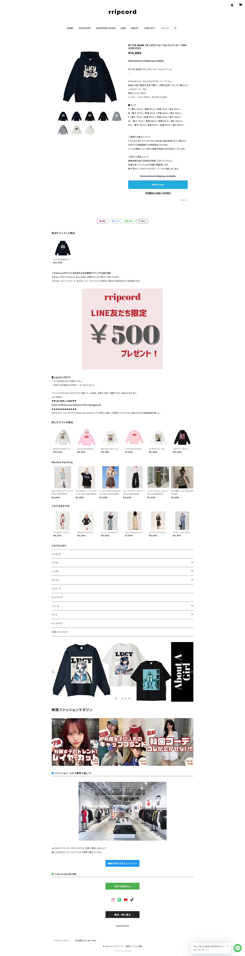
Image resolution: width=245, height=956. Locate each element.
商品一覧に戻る (122, 914)
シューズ (55, 606)
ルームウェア (57, 623)
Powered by (119, 951)
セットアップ (57, 597)
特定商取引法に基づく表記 (85, 941)
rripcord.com (122, 925)
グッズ (54, 614)
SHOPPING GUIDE (106, 28)
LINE (123, 28)
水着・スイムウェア (60, 632)
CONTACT (149, 28)
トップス (55, 571)
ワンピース (56, 588)
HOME (70, 28)
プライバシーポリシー (62, 941)
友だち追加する (122, 886)
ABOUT (135, 28)
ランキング (56, 554)
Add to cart (158, 184)
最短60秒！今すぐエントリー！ (122, 863)
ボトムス (55, 580)
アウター (55, 562)
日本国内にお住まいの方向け (158, 193)
